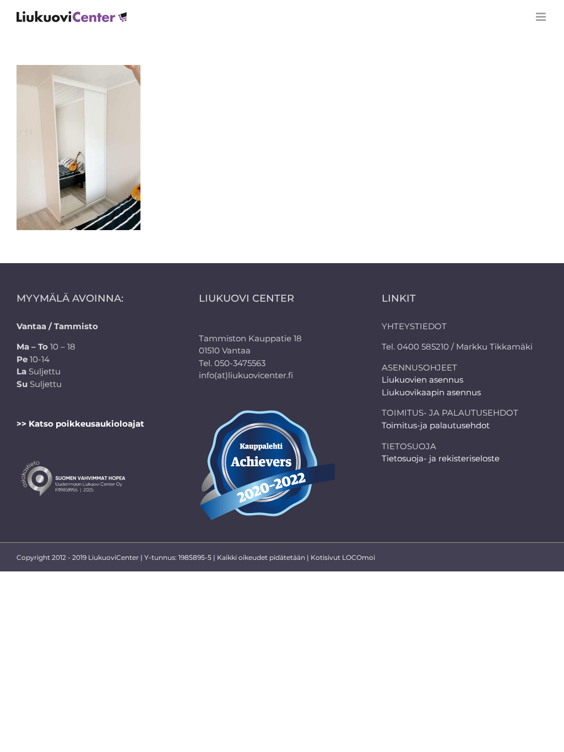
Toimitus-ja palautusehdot (436, 425)
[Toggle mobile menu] (541, 17)
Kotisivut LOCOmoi (343, 557)
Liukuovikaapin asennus (431, 392)
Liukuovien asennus (422, 379)
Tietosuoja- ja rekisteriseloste (441, 458)
